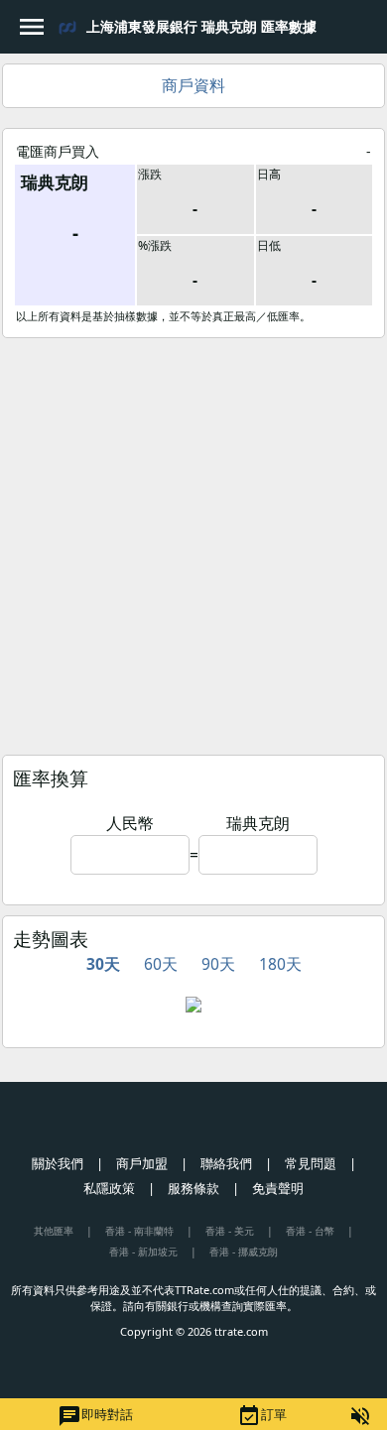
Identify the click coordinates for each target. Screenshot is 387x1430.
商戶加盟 (142, 1163)
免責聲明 (278, 1188)
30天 (103, 964)
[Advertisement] (193, 541)
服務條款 (193, 1188)
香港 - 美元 (229, 1231)
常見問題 (310, 1163)
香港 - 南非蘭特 (139, 1231)
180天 (280, 964)
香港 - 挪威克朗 (243, 1251)
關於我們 (57, 1163)
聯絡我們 (226, 1163)
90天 (218, 964)
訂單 (262, 1416)
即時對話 (95, 1416)
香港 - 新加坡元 (143, 1251)
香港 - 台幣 (310, 1231)
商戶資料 (193, 85)
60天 (161, 964)
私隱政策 (109, 1188)
